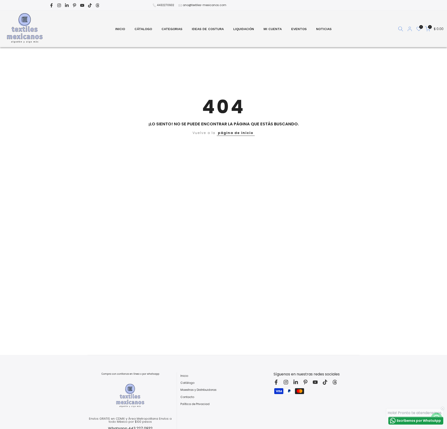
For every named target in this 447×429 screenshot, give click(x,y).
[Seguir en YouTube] (82, 5)
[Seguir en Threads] (97, 5)
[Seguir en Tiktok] (90, 5)
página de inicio (236, 132)
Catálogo (187, 383)
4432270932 (165, 5)
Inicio (184, 376)
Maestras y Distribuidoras (198, 390)
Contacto (187, 397)
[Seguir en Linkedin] (67, 5)
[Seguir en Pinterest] (74, 5)
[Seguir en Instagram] (59, 5)
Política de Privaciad (195, 404)
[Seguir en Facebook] (51, 5)
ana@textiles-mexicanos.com (204, 5)
